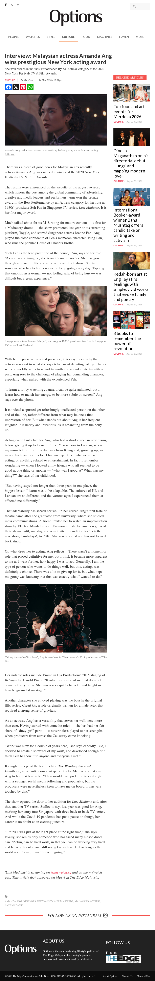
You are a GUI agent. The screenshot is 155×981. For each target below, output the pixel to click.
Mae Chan (28, 80)
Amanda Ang (13, 901)
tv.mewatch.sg (61, 872)
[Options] (78, 17)
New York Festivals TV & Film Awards (48, 901)
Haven (124, 36)
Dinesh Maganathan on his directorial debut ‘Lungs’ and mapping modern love (131, 163)
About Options (110, 976)
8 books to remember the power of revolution (127, 341)
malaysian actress (87, 901)
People (13, 36)
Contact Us (127, 976)
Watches (33, 36)
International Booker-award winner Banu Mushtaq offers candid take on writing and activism (128, 225)
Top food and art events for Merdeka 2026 (129, 111)
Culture (68, 36)
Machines (104, 36)
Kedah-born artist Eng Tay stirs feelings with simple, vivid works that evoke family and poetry (131, 286)
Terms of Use (143, 976)
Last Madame (14, 905)
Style (51, 36)
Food (86, 36)
